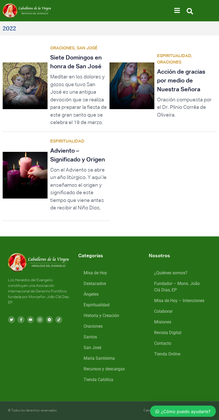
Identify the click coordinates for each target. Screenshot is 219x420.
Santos (90, 336)
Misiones (162, 321)
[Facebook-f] (20, 319)
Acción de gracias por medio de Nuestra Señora (181, 81)
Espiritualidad (97, 304)
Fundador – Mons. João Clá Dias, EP (177, 286)
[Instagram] (39, 319)
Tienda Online (167, 353)
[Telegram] (49, 319)
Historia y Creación (101, 315)
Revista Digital (167, 332)
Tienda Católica (98, 379)
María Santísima (99, 358)
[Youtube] (30, 319)
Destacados (95, 283)
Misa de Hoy (95, 272)
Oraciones (93, 326)
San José (92, 347)
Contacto (162, 343)
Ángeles (91, 294)
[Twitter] (11, 319)
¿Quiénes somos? (170, 272)
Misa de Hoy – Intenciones (179, 300)
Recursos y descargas (104, 368)
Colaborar (163, 311)
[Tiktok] (58, 319)
